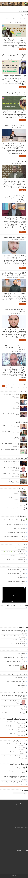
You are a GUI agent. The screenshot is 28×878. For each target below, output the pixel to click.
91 (26, 387)
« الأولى (25, 384)
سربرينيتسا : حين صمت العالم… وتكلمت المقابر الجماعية (13, 751)
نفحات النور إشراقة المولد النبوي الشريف (10, 461)
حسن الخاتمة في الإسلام (20, 503)
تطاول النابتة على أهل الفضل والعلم (11, 497)
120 (12, 387)
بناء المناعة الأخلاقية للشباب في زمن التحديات (15, 524)
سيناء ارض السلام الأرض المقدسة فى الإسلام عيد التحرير (13, 635)
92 (23, 387)
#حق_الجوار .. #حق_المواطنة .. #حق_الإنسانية (15, 743)
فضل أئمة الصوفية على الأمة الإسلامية (17, 643)
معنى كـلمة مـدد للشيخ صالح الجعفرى (14, 93)
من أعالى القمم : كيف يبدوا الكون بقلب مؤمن (15, 661)
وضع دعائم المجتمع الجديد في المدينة (17, 767)
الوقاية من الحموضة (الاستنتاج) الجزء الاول (16, 581)
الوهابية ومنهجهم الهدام (12, 22)
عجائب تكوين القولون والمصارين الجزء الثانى (16, 569)
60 (19, 384)
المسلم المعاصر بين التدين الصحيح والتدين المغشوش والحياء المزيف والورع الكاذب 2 (15, 347)
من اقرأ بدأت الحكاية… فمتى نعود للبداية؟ (16, 532)
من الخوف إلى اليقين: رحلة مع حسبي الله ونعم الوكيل (14, 657)
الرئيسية (25, 11)
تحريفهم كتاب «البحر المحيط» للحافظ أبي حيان (15, 729)
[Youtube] (15, 876)
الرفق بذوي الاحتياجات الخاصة (19, 747)
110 (15, 387)
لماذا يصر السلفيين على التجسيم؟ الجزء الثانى (15, 721)
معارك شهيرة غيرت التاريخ (19, 528)
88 (8, 384)
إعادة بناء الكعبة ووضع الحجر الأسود (15, 237)
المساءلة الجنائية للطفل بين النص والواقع (10, 431)
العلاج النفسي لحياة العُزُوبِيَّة (19, 547)
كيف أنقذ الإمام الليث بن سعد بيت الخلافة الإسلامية (15, 559)
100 (18, 387)
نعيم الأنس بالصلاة (21, 653)
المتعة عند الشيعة (21, 685)
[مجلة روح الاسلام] (14, 3)
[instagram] (12, 876)
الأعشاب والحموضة (21, 577)
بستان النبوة (14, 313)
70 (16, 384)
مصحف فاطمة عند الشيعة (19, 677)
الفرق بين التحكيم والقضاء (13, 437)
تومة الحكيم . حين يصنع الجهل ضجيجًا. (17, 555)
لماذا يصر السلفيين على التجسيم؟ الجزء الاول (16, 733)
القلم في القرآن (15, 406)
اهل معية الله (22, 161)
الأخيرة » (5, 387)
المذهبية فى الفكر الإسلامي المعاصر (15, 125)
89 (6, 385)
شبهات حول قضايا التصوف (12, 94)
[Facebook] (16, 876)
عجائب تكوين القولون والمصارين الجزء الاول (16, 573)
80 (13, 384)
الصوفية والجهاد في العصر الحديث (18, 639)
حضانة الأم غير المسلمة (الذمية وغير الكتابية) (10, 449)
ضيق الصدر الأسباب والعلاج (13, 665)
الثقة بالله (17, 491)
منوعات (15, 127)
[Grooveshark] (13, 876)
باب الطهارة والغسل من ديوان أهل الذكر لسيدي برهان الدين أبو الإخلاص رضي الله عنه (15, 197)
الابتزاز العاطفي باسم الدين (17, 601)
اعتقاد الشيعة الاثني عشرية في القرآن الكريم (16, 681)
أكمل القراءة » (22, 49)
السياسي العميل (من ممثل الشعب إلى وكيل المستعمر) (14, 725)
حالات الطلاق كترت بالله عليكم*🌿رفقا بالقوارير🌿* (14, 551)
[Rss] (18, 876)
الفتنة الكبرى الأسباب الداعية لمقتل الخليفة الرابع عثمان (13, 712)
